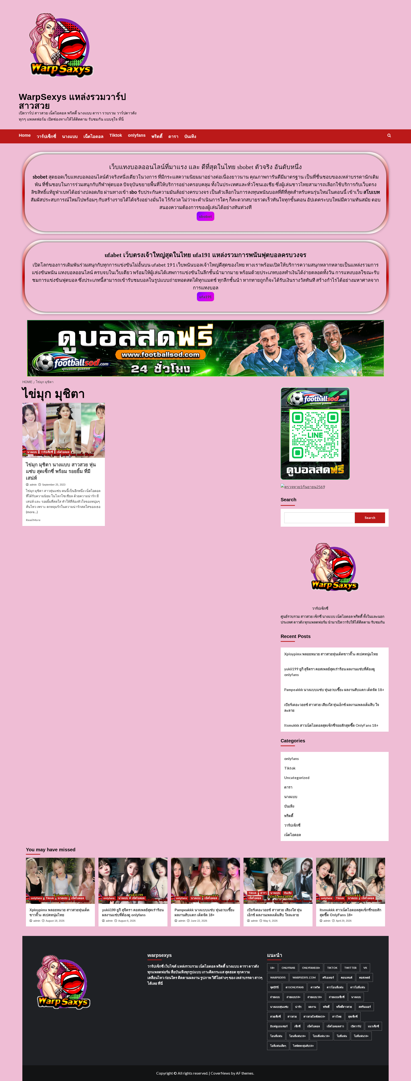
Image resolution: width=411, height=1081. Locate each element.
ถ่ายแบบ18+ (294, 996)
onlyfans (137, 135)
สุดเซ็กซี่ (352, 1016)
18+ (272, 967)
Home (25, 135)
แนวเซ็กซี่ (373, 1026)
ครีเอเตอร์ (328, 977)
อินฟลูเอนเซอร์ (279, 1026)
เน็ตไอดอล (93, 136)
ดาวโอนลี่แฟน (335, 987)
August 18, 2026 (55, 920)
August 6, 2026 (127, 920)
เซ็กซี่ (297, 1026)
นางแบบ (70, 136)
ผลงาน (312, 1006)
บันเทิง (190, 136)
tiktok (332, 967)
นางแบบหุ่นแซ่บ (279, 1006)
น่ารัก (298, 1006)
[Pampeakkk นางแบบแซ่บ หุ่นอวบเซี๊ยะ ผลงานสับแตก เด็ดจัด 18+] (205, 881)
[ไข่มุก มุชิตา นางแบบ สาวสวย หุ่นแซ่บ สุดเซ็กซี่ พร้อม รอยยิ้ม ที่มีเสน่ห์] (63, 430)
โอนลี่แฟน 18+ (321, 1035)
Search (288, 499)
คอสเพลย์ (364, 977)
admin (33, 484)
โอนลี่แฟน (276, 1035)
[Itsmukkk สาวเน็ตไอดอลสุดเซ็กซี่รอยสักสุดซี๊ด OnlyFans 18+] (350, 881)
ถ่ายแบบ (275, 996)
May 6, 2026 (270, 920)
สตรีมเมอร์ (365, 1006)
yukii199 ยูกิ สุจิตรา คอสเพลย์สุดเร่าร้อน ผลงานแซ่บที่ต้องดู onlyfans (329, 672)
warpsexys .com (304, 977)
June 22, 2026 (199, 920)
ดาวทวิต (315, 987)
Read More (33, 520)
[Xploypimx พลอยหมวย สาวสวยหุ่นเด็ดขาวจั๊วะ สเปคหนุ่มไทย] (60, 881)
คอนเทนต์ (346, 977)
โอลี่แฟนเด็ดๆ (278, 1045)
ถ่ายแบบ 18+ (315, 996)
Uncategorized (296, 777)
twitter (350, 967)
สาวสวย (292, 1016)
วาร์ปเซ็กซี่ (46, 136)
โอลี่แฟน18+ (361, 1035)
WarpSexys (278, 977)
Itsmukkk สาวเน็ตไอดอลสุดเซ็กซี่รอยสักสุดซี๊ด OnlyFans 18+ (331, 725)
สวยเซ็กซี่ (275, 1016)
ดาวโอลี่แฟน (357, 987)
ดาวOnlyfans (295, 987)
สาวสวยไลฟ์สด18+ (314, 1016)
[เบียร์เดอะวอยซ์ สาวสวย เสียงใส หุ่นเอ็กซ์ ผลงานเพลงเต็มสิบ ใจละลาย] (278, 881)
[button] (389, 135)
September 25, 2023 (53, 484)
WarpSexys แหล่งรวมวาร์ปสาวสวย (72, 101)
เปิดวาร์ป (356, 1026)
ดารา (173, 136)
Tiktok (115, 135)
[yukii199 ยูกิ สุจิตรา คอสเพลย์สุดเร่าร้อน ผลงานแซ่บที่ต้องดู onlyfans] (132, 881)
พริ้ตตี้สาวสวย (344, 1006)
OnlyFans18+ (311, 967)
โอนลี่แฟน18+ (297, 1035)
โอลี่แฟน (342, 1035)
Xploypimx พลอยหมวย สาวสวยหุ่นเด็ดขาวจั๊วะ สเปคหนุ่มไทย (331, 654)
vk (365, 967)
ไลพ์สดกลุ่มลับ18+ (303, 1045)
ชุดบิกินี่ (274, 987)
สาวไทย (336, 1016)
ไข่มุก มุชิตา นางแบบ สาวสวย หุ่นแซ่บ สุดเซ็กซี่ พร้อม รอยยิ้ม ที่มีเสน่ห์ (61, 471)
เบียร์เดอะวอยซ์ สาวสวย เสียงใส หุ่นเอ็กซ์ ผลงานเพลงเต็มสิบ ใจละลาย (331, 707)
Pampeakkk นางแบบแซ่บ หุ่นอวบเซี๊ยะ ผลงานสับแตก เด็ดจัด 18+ (334, 689)
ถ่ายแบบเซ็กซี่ (336, 996)
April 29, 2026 (344, 920)
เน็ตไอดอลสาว (335, 1026)
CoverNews (220, 1073)
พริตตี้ (157, 136)
